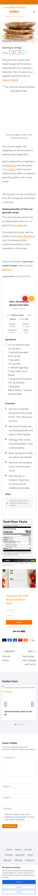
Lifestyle (18, 860)
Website (7, 808)
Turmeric (11, 169)
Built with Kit (19, 631)
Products (29, 860)
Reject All (19, 892)
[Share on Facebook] (11, 52)
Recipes (17, 36)
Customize (19, 887)
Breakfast (7, 36)
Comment (9, 757)
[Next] (32, 704)
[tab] (15, 724)
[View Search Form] (34, 2)
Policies (9, 854)
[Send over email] (22, 52)
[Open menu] (34, 11)
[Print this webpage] (26, 52)
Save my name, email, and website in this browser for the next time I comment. (19, 817)
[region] (19, 880)
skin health (17, 225)
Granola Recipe (8, 656)
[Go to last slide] (5, 704)
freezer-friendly (10, 79)
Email (7, 797)
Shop (30, 854)
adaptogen (10, 165)
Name (7, 786)
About (18, 849)
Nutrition (20, 854)
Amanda (8, 41)
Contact (28, 849)
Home (9, 849)
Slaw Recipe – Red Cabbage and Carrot (29, 658)
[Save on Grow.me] (31, 52)
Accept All (19, 882)
